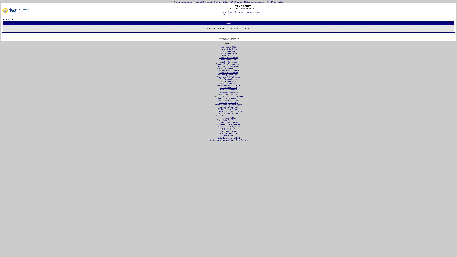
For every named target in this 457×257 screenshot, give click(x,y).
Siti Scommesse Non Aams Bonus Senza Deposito (229, 140)
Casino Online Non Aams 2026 (228, 120)
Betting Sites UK (228, 55)
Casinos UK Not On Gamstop (228, 68)
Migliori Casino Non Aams (254, 2)
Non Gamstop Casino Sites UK (228, 75)
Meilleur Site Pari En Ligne (228, 109)
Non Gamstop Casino (228, 60)
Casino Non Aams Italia (229, 107)
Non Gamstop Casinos (228, 53)
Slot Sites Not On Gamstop (228, 70)
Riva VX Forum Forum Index (11, 19)
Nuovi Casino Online (275, 2)
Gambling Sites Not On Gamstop (228, 64)
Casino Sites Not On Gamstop (228, 77)
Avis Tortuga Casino (228, 131)
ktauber (232, 39)
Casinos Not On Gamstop (184, 2)
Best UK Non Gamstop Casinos (208, 2)
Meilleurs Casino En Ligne (228, 122)
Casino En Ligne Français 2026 (228, 127)
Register (259, 12)
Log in (259, 14)
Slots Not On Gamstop (228, 83)
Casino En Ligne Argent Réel (228, 124)
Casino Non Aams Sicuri (228, 94)
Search (232, 12)
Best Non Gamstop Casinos (228, 66)
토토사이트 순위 (228, 129)
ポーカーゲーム (228, 136)
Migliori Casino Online (228, 49)
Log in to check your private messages (243, 14)
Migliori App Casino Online (228, 100)
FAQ (225, 12)
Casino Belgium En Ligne (228, 103)
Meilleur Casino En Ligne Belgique (228, 105)
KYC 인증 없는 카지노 (228, 113)
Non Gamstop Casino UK (228, 92)
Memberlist (240, 12)
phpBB (224, 38)
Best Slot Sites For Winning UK (228, 85)
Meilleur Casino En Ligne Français (228, 111)
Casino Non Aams (228, 51)
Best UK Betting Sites (228, 90)
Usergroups (250, 12)
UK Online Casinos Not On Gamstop (228, 96)
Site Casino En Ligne (229, 118)
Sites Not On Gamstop (228, 62)
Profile (226, 14)
